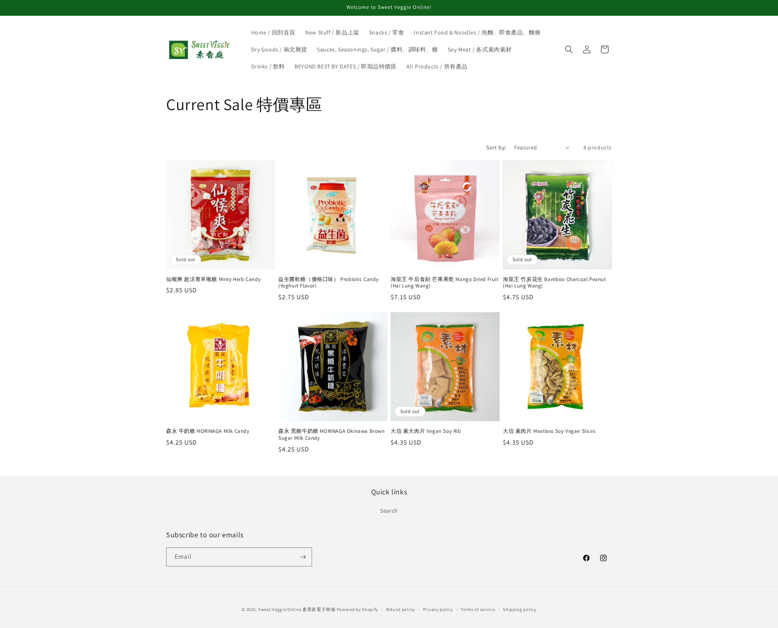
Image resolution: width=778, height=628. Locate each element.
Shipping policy (519, 609)
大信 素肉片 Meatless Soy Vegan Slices (549, 431)
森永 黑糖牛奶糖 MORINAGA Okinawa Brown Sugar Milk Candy (331, 434)
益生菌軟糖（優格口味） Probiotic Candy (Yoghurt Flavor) (328, 283)
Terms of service (478, 609)
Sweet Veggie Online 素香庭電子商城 (297, 609)
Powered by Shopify (357, 609)
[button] (569, 49)
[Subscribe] (303, 556)
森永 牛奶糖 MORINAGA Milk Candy (208, 431)
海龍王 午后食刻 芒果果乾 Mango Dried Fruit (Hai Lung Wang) (444, 283)
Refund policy (400, 609)
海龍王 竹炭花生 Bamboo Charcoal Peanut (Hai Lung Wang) (554, 283)
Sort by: (496, 147)
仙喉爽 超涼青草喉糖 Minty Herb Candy (213, 279)
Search (389, 510)
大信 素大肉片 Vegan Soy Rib (426, 431)
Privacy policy (438, 609)
